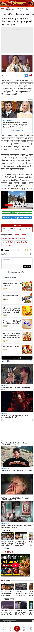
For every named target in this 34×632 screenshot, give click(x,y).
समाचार (3, 14)
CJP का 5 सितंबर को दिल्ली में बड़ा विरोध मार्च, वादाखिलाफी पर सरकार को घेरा (7, 543)
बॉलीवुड (10, 14)
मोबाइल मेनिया (9, 599)
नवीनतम (7, 580)
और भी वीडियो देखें (7, 552)
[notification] (31, 9)
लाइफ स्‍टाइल (13, 238)
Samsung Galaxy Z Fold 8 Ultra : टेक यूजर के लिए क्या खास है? (7, 612)
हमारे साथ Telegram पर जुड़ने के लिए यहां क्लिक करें (17, 218)
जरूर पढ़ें (7, 530)
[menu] (3, 9)
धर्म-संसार (22, 238)
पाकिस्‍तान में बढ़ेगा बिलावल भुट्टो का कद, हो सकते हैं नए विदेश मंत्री (16, 230)
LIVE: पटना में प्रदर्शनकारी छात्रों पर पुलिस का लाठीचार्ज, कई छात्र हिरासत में (21, 594)
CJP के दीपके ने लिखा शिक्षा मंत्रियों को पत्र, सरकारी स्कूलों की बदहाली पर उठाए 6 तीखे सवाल (20, 543)
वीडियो (6, 548)
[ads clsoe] (33, 621)
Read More (9, 205)
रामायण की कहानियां (21, 242)
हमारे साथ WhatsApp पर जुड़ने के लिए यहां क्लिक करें (17, 213)
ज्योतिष (4, 238)
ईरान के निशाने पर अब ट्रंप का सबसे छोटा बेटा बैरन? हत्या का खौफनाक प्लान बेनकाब (7, 594)
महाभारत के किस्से (7, 242)
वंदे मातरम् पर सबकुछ (22, 14)
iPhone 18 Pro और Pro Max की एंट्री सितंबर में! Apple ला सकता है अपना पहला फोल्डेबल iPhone (20, 612)
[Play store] (27, 9)
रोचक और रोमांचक (7, 246)
